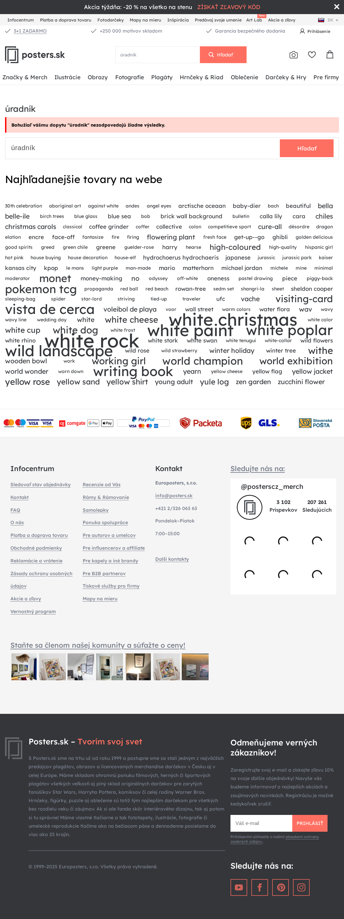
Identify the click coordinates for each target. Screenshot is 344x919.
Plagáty (162, 77)
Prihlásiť (310, 823)
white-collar (278, 340)
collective (169, 226)
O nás (17, 522)
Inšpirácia (178, 19)
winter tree (281, 350)
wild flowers (316, 340)
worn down (70, 371)
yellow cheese (227, 371)
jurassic (266, 258)
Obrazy (98, 77)
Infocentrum (20, 19)
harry (169, 246)
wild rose (137, 350)
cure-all (270, 226)
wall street (199, 309)
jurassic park (297, 258)
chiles (324, 216)
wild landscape (59, 351)
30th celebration (23, 206)
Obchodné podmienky (36, 548)
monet (55, 278)
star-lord (91, 299)
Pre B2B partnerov (104, 573)
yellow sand (78, 381)
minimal (323, 268)
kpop (51, 267)
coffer (142, 227)
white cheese (131, 320)
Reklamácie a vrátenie (36, 561)
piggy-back (320, 278)
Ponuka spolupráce (105, 522)
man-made (138, 268)
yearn (192, 371)
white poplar (289, 330)
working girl (119, 361)
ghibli (280, 236)
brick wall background (191, 216)
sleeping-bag (20, 299)
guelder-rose (139, 247)
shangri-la (252, 289)
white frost (123, 330)
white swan (202, 340)
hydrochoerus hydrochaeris (181, 257)
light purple (105, 268)
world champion (202, 361)
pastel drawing (256, 278)
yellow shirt (127, 381)
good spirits (19, 247)
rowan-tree (190, 288)
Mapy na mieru (145, 19)
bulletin (240, 216)
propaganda (98, 289)
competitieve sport (229, 227)
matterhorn (198, 267)
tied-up (158, 299)
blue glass (85, 216)
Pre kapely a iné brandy (110, 561)
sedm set (223, 289)
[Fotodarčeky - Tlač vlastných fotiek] (293, 54)
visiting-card (304, 299)
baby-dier (247, 205)
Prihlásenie (318, 31)
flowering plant (171, 237)
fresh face (214, 237)
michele (279, 268)
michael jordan (241, 267)
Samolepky (96, 510)
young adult (174, 381)
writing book (133, 371)
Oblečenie (244, 77)
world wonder (26, 371)
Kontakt (19, 497)
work (69, 361)
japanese (238, 257)
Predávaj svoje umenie (218, 19)
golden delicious (314, 237)
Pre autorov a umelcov (109, 535)
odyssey (158, 278)
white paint (190, 330)
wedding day (52, 320)
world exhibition (296, 361)
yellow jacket (312, 371)
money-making (101, 278)
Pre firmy (326, 77)
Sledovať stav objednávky (40, 484)
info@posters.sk (173, 496)
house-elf (125, 258)
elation (13, 237)
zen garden (253, 381)
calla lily (271, 216)
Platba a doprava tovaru (65, 19)
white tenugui (241, 340)
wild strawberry (179, 351)
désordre (299, 227)
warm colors (236, 309)
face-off (63, 236)
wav (305, 309)
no (135, 278)
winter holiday (231, 350)
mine (301, 268)
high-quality (283, 247)
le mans (75, 268)
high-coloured (235, 247)
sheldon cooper (312, 288)
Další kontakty (172, 559)
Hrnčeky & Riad (201, 77)
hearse (193, 247)
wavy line (16, 320)
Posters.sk (50, 54)
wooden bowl (26, 361)
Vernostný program (33, 611)
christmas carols (30, 226)
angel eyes (159, 206)
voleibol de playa (130, 309)
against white (103, 206)
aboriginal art (65, 206)
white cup (22, 330)
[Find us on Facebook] (259, 887)
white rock (91, 340)
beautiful (298, 205)
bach (273, 206)
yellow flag (267, 371)
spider (58, 299)
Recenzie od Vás (102, 484)
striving (126, 299)
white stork (163, 340)
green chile (75, 247)
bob (145, 216)
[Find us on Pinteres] (280, 887)
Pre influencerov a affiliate (114, 548)
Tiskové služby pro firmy (111, 586)
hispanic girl (319, 247)
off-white (187, 278)
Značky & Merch (24, 77)
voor (171, 309)
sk (330, 19)
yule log (214, 381)
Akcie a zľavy (281, 19)
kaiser (326, 258)
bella (325, 205)
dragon (324, 227)
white (85, 319)
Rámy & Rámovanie (106, 497)
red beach (156, 289)
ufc (220, 298)
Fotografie (129, 77)
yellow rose (27, 382)
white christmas (233, 320)
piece (289, 278)
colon (195, 227)
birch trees (52, 216)
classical (72, 227)
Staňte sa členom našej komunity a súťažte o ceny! (97, 645)
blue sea (119, 216)
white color (320, 320)
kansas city (20, 267)
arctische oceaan (202, 205)
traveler (191, 299)
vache (250, 298)
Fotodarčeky (110, 19)
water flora (274, 309)
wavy (327, 309)
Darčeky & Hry (285, 77)
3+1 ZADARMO (30, 31)
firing (133, 237)
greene (106, 246)
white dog (75, 330)
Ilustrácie (67, 77)
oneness (218, 278)
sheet (278, 289)
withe (320, 351)
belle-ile (17, 216)
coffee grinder (109, 226)
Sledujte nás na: (257, 468)
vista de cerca (50, 309)
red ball (129, 289)
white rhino (20, 340)
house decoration (88, 258)
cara (299, 216)
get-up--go (249, 236)
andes (132, 206)
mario (167, 267)
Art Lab (255, 18)
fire (115, 237)
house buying (46, 258)
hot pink (14, 258)
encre (36, 236)
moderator (17, 278)
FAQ (15, 510)
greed (47, 247)
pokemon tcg (41, 289)
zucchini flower (301, 381)
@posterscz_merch (272, 486)
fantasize (92, 237)
